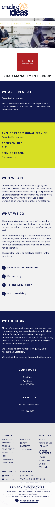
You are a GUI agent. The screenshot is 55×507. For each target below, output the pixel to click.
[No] (52, 494)
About (42, 439)
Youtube (9, 479)
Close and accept (29, 500)
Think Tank (26, 449)
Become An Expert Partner (44, 463)
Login (42, 457)
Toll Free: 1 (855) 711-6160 (32, 479)
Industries (25, 439)
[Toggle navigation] (49, 9)
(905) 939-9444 (27, 475)
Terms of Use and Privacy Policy (36, 496)
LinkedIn (9, 475)
